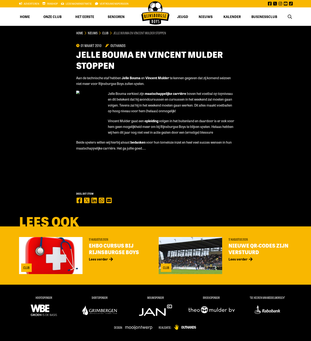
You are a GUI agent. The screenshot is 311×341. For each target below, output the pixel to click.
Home (25, 16)
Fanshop (52, 4)
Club (105, 32)
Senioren (116, 16)
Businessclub (264, 16)
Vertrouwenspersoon (114, 4)
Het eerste (84, 16)
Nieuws (206, 16)
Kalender (232, 16)
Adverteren (31, 4)
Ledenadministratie (79, 4)
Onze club (52, 16)
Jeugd (182, 16)
